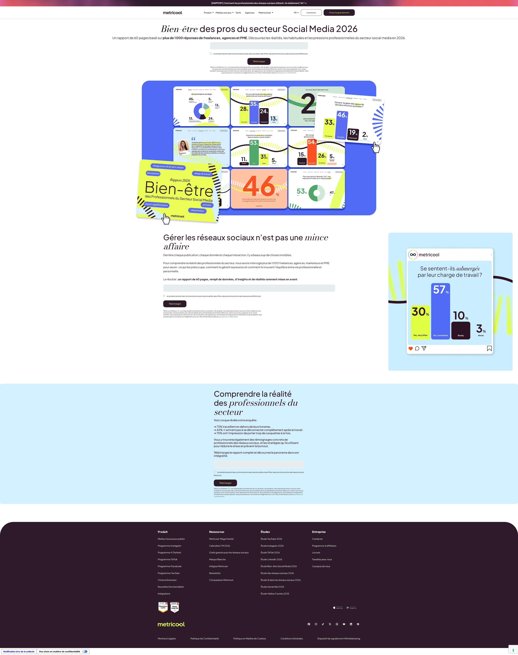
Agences (249, 12)
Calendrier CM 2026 (219, 545)
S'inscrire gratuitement (339, 12)
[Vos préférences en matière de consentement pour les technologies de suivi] (513, 650)
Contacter (317, 538)
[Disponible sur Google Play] (353, 607)
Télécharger (259, 61)
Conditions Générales (292, 638)
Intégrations (164, 593)
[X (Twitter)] (330, 624)
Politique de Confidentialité (204, 638)
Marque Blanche (217, 559)
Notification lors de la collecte (19, 651)
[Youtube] (344, 624)
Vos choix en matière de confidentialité (59, 651)
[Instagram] (316, 624)
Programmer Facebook (170, 566)
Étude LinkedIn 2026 (271, 559)
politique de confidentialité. (286, 73)
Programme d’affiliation (324, 545)
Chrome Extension (167, 580)
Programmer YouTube (169, 573)
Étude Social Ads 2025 (272, 586)
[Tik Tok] (323, 624)
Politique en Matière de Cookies (249, 638)
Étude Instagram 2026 (272, 545)
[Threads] (337, 624)
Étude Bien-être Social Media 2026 (279, 566)
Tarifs (238, 12)
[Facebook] (309, 624)
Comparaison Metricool (221, 580)
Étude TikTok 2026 (270, 552)
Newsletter (215, 573)
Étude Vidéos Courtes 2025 (275, 593)
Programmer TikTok (167, 559)
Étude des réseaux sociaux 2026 (277, 573)
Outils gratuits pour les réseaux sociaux (229, 552)
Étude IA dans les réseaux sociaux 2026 (281, 580)
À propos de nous (321, 566)
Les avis (316, 552)
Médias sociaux (223, 12)
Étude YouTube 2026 (271, 538)
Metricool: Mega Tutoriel (221, 538)
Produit (207, 12)
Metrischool (265, 12)
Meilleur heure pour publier (171, 538)
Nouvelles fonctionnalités (171, 586)
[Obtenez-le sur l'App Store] (340, 607)
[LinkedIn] (351, 624)
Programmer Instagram (169, 545)
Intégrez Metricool (218, 566)
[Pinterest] (358, 624)
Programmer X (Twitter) (169, 552)
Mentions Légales (167, 638)
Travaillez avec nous (322, 559)
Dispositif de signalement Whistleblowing (338, 638)
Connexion (311, 12)
